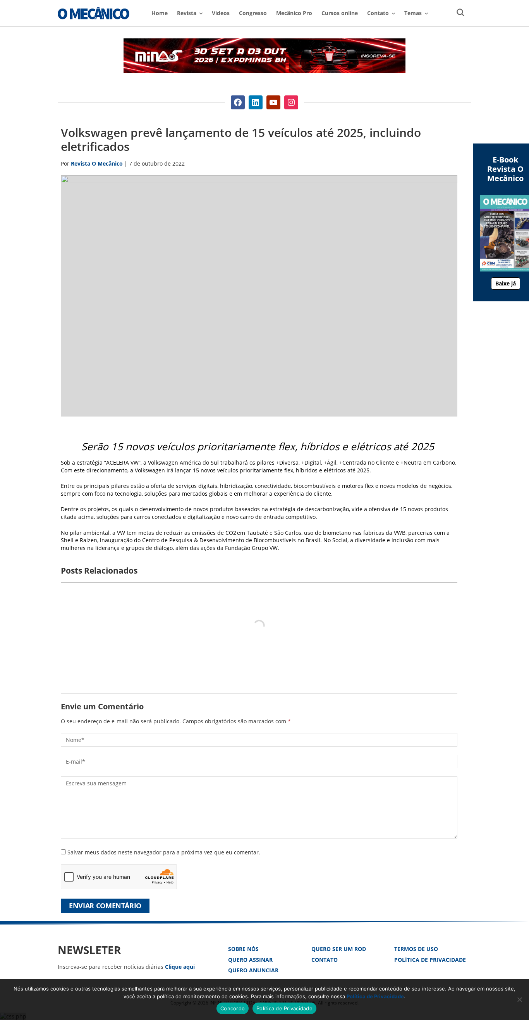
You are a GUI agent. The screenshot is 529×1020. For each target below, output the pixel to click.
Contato (324, 959)
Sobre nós (243, 949)
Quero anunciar (253, 970)
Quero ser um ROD (338, 949)
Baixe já (505, 283)
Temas (413, 13)
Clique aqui (180, 966)
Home (159, 13)
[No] (519, 999)
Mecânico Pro (294, 13)
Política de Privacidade (430, 959)
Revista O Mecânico (93, 13)
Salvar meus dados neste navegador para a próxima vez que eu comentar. (163, 852)
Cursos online (339, 13)
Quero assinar (250, 959)
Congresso (253, 13)
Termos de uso (416, 949)
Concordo (232, 1008)
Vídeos (221, 13)
